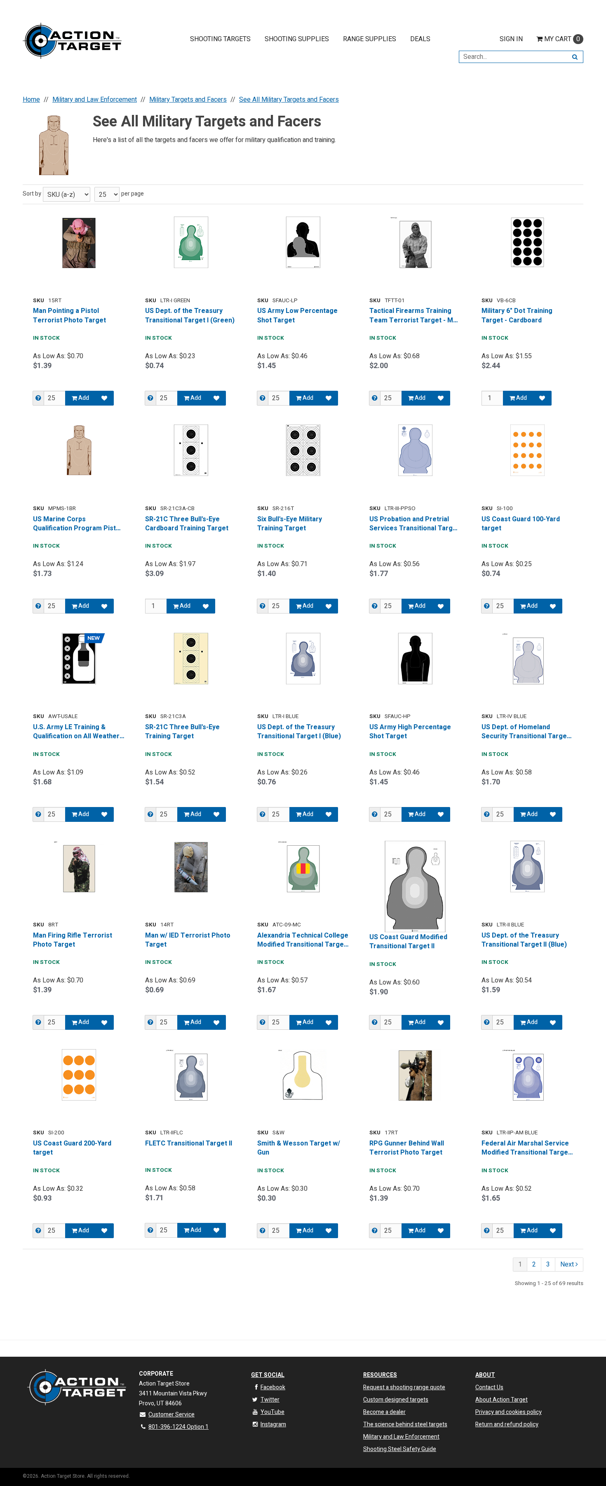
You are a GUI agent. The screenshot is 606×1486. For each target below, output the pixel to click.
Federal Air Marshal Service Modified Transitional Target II (526, 1148)
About (485, 1375)
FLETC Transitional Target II (188, 1143)
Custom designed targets (395, 1399)
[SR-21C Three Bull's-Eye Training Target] (191, 658)
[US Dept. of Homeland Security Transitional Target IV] (527, 658)
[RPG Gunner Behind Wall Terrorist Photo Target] (415, 1075)
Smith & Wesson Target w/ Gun (298, 1148)
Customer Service (171, 1414)
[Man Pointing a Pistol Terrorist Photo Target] (78, 242)
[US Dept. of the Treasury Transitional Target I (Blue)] (303, 658)
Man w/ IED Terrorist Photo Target (187, 940)
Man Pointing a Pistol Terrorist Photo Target (69, 315)
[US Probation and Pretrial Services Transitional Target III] (415, 450)
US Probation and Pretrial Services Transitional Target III (414, 524)
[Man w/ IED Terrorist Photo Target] (191, 866)
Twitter (270, 1399)
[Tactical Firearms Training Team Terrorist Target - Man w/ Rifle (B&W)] (415, 242)
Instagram (273, 1424)
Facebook (273, 1387)
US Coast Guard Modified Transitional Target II (408, 942)
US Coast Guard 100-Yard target (521, 524)
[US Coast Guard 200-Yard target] (78, 1075)
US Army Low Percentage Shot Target (297, 315)
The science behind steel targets (405, 1424)
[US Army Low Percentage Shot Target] (303, 242)
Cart (562, 39)
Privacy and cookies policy (508, 1412)
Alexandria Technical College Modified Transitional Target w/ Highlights (302, 940)
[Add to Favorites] (104, 398)
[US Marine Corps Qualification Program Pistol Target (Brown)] (78, 450)
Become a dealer (384, 1412)
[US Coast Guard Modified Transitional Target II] (415, 886)
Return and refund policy (506, 1424)
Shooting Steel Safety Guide (399, 1449)
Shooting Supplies (297, 39)
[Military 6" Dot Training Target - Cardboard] (527, 242)
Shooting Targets (220, 39)
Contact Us (489, 1387)
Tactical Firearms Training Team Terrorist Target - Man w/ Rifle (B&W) (414, 315)
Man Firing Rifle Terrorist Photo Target (72, 940)
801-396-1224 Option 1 (178, 1427)
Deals (420, 39)
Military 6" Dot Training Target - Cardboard (517, 315)
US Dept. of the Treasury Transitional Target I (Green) (190, 315)
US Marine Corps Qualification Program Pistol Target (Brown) (77, 524)
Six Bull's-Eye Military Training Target (289, 524)
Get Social (267, 1375)
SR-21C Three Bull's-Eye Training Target (182, 732)
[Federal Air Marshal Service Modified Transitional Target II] (527, 1075)
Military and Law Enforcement (401, 1436)
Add (83, 398)
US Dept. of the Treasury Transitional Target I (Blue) (299, 732)
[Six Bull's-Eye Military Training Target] (303, 450)
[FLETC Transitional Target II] (191, 1075)
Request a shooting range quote (404, 1387)
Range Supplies (369, 39)
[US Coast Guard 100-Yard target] (527, 450)
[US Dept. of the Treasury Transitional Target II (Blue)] (527, 866)
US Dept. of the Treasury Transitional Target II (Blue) (524, 940)
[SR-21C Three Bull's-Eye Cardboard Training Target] (191, 450)
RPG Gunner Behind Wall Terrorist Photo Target (406, 1148)
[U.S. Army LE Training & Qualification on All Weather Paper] (78, 658)
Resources (380, 1375)
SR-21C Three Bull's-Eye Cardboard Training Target (186, 524)
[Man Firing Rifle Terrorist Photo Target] (78, 866)
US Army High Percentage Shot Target (410, 732)
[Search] (575, 57)
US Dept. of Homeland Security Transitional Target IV (525, 732)
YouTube (272, 1412)
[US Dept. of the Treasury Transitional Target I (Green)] (191, 242)
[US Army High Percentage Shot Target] (415, 658)
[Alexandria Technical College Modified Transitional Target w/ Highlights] (303, 866)
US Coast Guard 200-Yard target (72, 1148)
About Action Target (501, 1399)
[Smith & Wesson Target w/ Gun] (303, 1075)
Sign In (511, 39)
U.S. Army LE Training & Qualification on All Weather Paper (76, 732)
